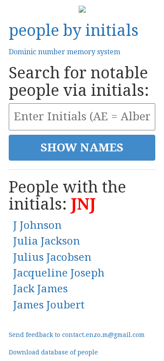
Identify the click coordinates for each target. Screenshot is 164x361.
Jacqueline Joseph (59, 273)
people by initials (74, 30)
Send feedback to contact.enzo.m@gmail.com (77, 334)
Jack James (40, 289)
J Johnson (37, 225)
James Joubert (48, 305)
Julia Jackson (46, 241)
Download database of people (53, 352)
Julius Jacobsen (52, 257)
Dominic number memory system (64, 52)
